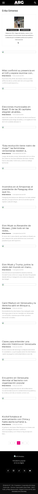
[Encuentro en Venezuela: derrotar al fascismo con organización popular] (19, 366)
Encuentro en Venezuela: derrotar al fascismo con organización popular (15, 380)
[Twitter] (19, 43)
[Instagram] (14, 471)
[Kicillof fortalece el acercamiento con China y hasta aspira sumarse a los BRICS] (19, 405)
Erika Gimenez (6, 75)
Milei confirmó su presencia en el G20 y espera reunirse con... (18, 71)
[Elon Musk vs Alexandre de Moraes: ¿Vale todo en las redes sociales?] (19, 214)
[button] (35, 3)
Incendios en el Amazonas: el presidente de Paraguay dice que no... (17, 189)
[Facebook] (8, 471)
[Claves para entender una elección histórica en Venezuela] (19, 330)
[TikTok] (19, 471)
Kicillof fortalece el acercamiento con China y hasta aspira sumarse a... (16, 419)
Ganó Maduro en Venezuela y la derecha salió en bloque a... (19, 304)
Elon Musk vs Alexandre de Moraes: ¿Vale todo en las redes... (16, 228)
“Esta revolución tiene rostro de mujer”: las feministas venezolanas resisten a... (18, 148)
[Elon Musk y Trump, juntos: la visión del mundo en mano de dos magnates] (19, 253)
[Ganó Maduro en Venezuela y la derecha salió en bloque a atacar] (19, 291)
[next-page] (27, 443)
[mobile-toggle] (3, 3)
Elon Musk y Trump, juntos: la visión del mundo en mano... (17, 265)
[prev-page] (10, 443)
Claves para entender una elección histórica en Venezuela (19, 342)
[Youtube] (30, 471)
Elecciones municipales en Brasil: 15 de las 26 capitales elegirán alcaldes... (16, 109)
